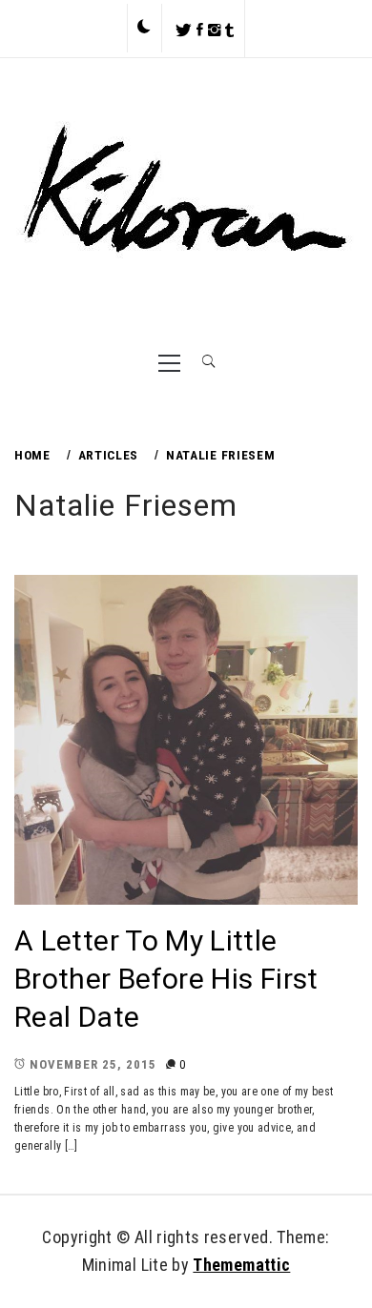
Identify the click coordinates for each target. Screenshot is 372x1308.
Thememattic (241, 1265)
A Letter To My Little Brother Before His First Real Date (166, 978)
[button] (144, 28)
